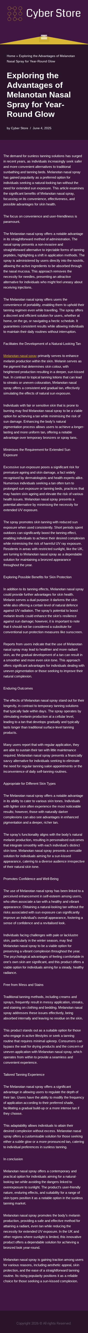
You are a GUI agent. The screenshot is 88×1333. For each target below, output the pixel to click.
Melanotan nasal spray (20, 356)
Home (11, 56)
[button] (44, 37)
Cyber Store (19, 128)
